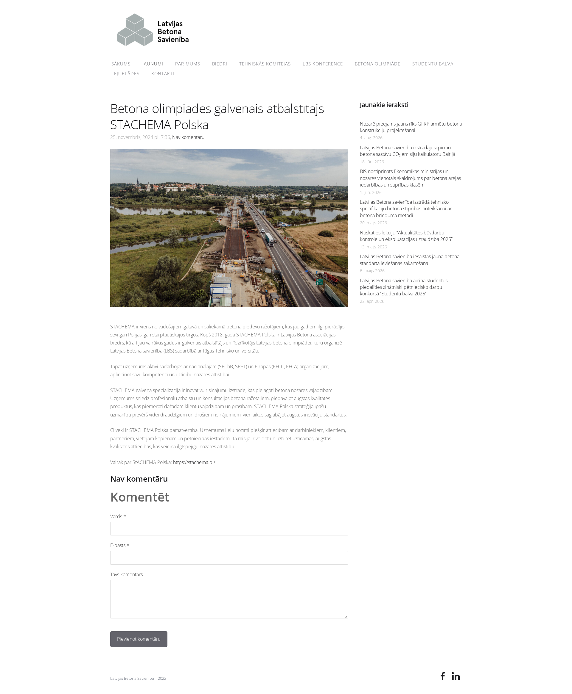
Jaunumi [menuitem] (152, 64)
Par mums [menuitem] (187, 64)
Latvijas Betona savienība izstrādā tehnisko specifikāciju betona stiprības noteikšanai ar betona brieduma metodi (406, 209)
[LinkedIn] (456, 676)
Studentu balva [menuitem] (432, 64)
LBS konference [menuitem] (323, 64)
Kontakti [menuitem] (162, 73)
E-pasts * (119, 545)
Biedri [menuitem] (219, 64)
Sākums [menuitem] (120, 64)
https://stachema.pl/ (194, 462)
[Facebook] (443, 676)
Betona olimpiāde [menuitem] (377, 64)
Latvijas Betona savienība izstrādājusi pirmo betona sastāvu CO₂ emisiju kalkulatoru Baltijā (407, 150)
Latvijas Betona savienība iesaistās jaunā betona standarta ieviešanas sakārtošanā (409, 259)
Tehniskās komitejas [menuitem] (265, 64)
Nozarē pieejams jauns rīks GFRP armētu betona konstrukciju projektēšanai (411, 127)
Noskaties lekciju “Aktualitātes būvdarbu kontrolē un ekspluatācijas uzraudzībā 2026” (406, 235)
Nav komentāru (188, 137)
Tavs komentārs (126, 574)
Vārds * (118, 516)
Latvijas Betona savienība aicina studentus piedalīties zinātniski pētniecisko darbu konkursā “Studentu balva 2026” (403, 287)
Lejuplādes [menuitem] (125, 73)
